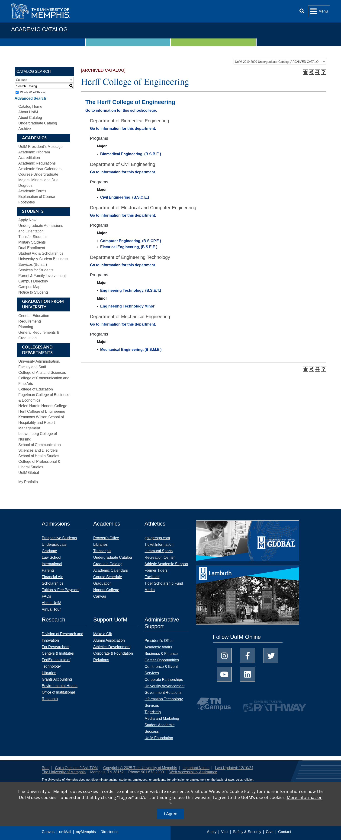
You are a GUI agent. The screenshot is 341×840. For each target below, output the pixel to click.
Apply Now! (27, 220)
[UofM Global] (247, 542)
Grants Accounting (57, 679)
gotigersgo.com (157, 538)
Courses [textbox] (21, 80)
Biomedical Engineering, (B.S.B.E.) (130, 154)
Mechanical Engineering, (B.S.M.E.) (130, 350)
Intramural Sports (159, 551)
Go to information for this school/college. (121, 110)
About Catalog (30, 118)
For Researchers (55, 647)
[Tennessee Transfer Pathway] (265, 704)
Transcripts (102, 551)
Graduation (102, 583)
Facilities (152, 577)
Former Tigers (156, 570)
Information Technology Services (164, 702)
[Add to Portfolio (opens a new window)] (305, 72)
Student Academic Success (159, 728)
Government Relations (163, 692)
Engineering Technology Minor (127, 306)
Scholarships (52, 583)
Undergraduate (54, 544)
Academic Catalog (39, 29)
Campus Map (29, 287)
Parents (48, 570)
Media (150, 590)
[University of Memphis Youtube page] (224, 674)
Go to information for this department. (123, 128)
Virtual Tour (51, 609)
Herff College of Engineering (41, 411)
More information (304, 797)
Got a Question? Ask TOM (76, 768)
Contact (284, 832)
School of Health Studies (38, 456)
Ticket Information (159, 544)
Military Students (32, 242)
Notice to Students (33, 292)
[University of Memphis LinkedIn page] (247, 674)
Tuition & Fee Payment (60, 590)
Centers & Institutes (58, 653)
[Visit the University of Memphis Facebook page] (247, 655)
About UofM (28, 112)
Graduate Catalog (107, 564)
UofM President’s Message (40, 147)
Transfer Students (32, 237)
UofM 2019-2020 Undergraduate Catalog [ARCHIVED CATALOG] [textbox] (278, 61)
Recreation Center (160, 557)
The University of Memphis (64, 772)
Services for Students (35, 270)
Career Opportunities (162, 660)
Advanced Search (30, 98)
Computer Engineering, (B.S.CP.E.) (130, 241)
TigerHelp (153, 712)
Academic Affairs (158, 647)
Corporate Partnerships (164, 680)
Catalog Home (30, 106)
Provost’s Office (106, 538)
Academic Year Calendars (39, 169)
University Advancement (164, 686)
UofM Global (28, 473)
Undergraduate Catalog (112, 557)
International (52, 564)
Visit (224, 832)
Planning (25, 327)
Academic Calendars (110, 570)
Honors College (106, 590)
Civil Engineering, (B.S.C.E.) (124, 197)
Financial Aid (52, 577)
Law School (51, 557)
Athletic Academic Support (166, 564)
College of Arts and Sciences (42, 372)
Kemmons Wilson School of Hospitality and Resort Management (41, 422)
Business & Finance (161, 654)
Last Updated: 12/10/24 (234, 768)
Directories (109, 832)
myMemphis (86, 832)
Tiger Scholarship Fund (164, 583)
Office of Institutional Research (58, 695)
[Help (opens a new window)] (323, 72)
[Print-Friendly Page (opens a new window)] (317, 72)
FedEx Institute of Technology (56, 663)
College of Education (35, 389)
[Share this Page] (311, 72)
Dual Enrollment (31, 248)
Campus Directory (33, 281)
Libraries (100, 544)
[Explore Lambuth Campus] (247, 596)
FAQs (46, 596)
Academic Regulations (37, 163)
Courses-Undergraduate (38, 174)
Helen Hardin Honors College (42, 406)
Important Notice (196, 768)
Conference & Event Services (161, 670)
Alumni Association (109, 640)
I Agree (170, 813)
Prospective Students (59, 538)
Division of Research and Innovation (62, 637)
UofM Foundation (159, 738)
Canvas (48, 832)
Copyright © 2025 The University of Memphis (140, 768)
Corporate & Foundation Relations (113, 656)
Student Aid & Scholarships (40, 253)
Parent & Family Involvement (42, 276)
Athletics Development (111, 647)
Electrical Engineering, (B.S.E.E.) (128, 247)
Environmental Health (59, 686)
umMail (65, 832)
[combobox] (280, 61)
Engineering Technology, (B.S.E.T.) (130, 290)
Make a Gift (102, 634)
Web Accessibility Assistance (193, 772)
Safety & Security (247, 832)
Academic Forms (32, 191)
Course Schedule (107, 577)
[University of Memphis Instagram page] (224, 655)
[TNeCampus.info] (214, 703)
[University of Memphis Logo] (40, 11)
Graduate (49, 551)
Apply (211, 832)
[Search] (301, 11)
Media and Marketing (162, 718)
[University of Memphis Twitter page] (271, 655)
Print (45, 768)
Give (269, 832)
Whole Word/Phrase (32, 92)
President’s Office (159, 641)
